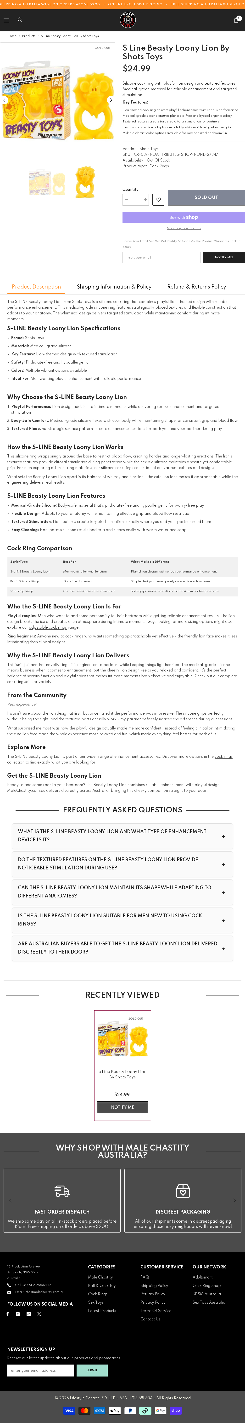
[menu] (6, 20)
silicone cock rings (117, 468)
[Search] (20, 20)
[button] (4, 100)
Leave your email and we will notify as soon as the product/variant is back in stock (181, 244)
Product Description (36, 287)
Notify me (122, 1107)
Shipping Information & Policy (114, 287)
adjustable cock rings (48, 628)
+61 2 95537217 (39, 1285)
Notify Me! (224, 257)
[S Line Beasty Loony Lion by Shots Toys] (122, 1038)
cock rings (224, 757)
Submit (92, 1370)
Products (28, 36)
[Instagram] (18, 1314)
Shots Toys (149, 149)
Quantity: (131, 190)
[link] (158, 200)
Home (12, 36)
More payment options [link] (184, 228)
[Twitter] (39, 1314)
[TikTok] (28, 1314)
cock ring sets (19, 682)
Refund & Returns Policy (196, 287)
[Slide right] (234, 1200)
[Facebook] (7, 1314)
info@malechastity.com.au (44, 1292)
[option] (57, 100)
